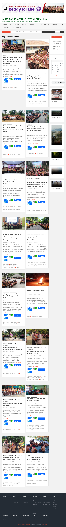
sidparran (10, 87)
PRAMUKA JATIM (15, 373)
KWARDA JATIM (13, 372)
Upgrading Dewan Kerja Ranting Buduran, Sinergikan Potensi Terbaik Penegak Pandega (37, 184)
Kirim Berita (54, 24)
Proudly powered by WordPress (24, 524)
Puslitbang (35, 510)
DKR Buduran (6, 86)
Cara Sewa (45, 500)
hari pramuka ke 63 (31, 153)
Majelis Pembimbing (37, 500)
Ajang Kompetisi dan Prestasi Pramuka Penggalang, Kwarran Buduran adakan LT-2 (12, 295)
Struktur (34, 498)
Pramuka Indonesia (27, 500)
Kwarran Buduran (13, 86)
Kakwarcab (15, 500)
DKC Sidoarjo (30, 208)
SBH (32, 429)
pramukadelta (6, 65)
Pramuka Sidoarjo (34, 211)
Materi (38, 24)
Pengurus (35, 504)
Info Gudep (9, 123)
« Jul (56, 75)
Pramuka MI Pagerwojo (41, 264)
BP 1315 (34, 513)
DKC (34, 506)
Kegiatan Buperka (46, 504)
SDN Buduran (14, 431)
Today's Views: (56, 41)
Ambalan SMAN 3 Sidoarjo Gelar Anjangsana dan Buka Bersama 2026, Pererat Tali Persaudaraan (28, 31)
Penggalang (33, 264)
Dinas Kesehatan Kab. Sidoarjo (33, 425)
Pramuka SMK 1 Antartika (37, 482)
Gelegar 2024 (30, 262)
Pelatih (54, 498)
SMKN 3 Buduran (35, 379)
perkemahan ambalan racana (37, 103)
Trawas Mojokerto (11, 209)
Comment (15, 87)
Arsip (13, 27)
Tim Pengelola (45, 498)
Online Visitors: (56, 40)
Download (46, 24)
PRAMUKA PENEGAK (35, 377)
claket (4, 152)
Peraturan (5, 518)
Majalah (5, 519)
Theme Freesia (44, 524)
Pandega (20, 86)
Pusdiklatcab (35, 508)
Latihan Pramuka (39, 480)
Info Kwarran (10, 175)
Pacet (19, 152)
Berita (4, 55)
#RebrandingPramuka (32, 178)
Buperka (32, 24)
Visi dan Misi (15, 502)
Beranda (5, 24)
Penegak (38, 210)
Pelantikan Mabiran (12, 208)
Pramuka (11, 154)
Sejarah (17, 24)
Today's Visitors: (56, 43)
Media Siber (19, 27)
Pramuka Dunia (26, 502)
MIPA (29, 264)
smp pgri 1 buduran (18, 154)
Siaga (54, 502)
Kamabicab (15, 498)
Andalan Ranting (6, 206)
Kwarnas (19, 372)
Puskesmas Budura (35, 428)
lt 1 (15, 152)
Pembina (54, 500)
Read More (11, 76)
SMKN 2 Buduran (11, 267)
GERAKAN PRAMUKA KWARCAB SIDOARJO (26, 18)
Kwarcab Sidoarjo (26, 498)
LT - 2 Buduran (13, 291)
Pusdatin (34, 511)
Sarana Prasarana (46, 502)
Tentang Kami (6, 27)
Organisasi (24, 24)
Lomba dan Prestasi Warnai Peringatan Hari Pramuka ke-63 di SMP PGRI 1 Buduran (36, 128)
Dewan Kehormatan (37, 502)
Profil (10, 24)
